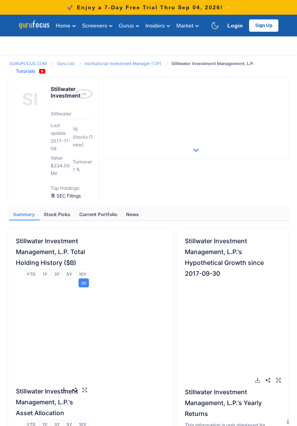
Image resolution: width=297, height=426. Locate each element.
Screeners (95, 25)
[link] (28, 63)
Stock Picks (58, 214)
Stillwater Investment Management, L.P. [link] (212, 63)
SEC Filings (68, 196)
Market (185, 25)
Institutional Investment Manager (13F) (123, 63)
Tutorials (26, 71)
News (132, 214)
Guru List (66, 63)
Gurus (127, 25)
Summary (24, 214)
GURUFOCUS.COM (28, 63)
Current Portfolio (98, 214)
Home (64, 25)
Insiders (155, 25)
